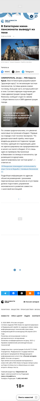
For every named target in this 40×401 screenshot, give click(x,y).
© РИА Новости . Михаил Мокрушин (10, 62)
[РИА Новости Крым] (8, 21)
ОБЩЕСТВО (15, 309)
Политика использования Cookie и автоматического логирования (14, 337)
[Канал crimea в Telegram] (5, 293)
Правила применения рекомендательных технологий (16, 344)
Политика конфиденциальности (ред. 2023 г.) (18, 340)
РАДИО (27, 316)
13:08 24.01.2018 (6, 36)
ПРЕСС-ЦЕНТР (16, 316)
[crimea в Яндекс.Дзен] (22, 293)
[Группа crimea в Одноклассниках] (30, 293)
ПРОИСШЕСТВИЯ (27, 309)
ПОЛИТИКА (5, 309)
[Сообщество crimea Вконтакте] (13, 293)
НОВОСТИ (5, 316)
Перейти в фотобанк (26, 62)
